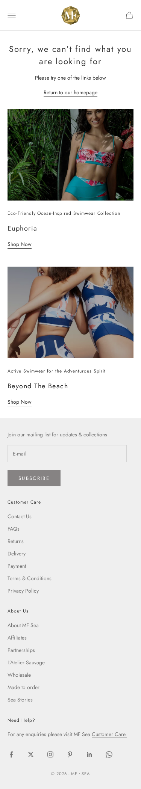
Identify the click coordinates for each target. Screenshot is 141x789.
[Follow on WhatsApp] (109, 754)
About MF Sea (23, 625)
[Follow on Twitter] (31, 754)
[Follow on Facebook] (11, 754)
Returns (16, 541)
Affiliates (17, 637)
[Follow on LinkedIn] (89, 754)
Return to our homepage (70, 92)
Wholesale (19, 675)
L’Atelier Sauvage (26, 662)
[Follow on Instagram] (50, 754)
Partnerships (21, 650)
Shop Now (20, 244)
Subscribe (34, 478)
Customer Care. (109, 734)
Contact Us (20, 516)
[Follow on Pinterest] (70, 754)
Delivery (17, 553)
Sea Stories (20, 699)
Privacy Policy (23, 590)
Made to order (23, 687)
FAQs (14, 529)
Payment (17, 566)
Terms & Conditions (30, 578)
